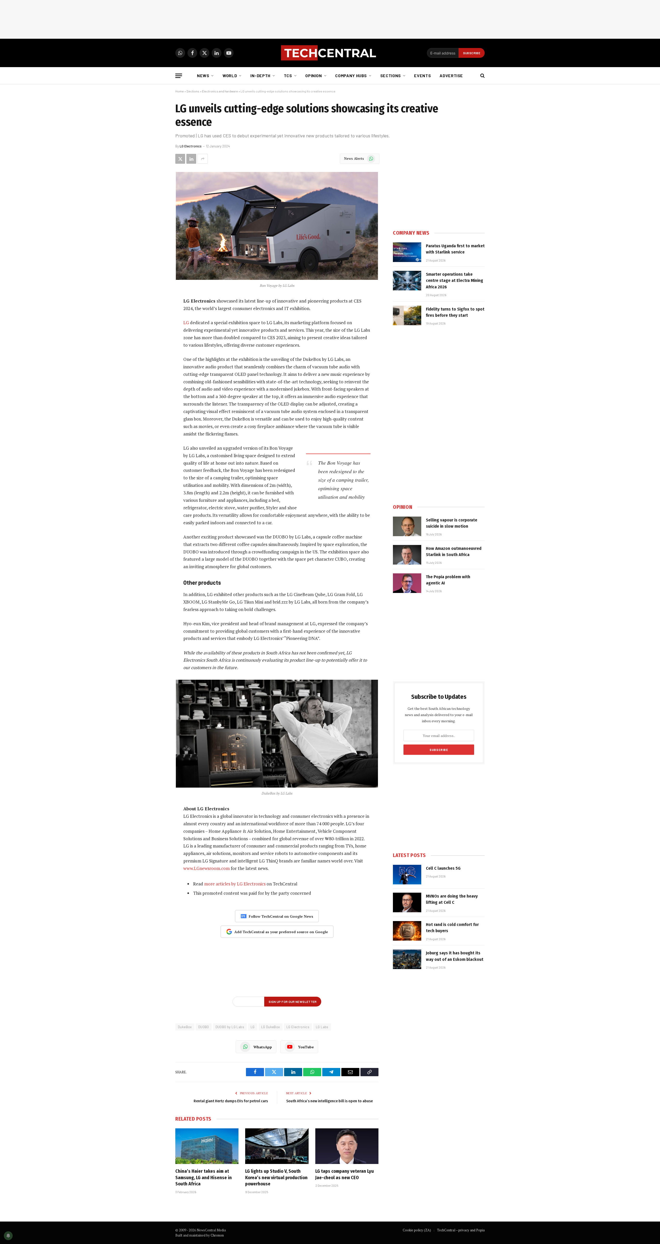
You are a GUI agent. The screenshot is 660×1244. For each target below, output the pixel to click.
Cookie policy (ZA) (417, 1230)
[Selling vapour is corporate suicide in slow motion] (407, 526)
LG (186, 323)
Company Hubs (351, 75)
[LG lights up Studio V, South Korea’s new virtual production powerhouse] (276, 1146)
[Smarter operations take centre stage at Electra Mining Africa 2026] (407, 280)
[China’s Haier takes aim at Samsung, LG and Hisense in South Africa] (206, 1146)
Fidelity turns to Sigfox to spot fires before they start (455, 312)
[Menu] (178, 76)
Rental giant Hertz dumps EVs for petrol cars (231, 1101)
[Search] (482, 76)
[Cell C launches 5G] (407, 874)
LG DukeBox (270, 1027)
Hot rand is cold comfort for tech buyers (452, 927)
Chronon (217, 1235)
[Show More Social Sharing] (202, 159)
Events (422, 75)
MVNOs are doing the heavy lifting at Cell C (452, 899)
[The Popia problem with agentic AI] (407, 583)
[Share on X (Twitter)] (180, 159)
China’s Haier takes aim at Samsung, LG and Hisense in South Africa (203, 1177)
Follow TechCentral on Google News (281, 916)
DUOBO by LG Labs (230, 1027)
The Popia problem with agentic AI (448, 580)
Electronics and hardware (220, 91)
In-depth (260, 75)
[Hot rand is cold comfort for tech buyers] (407, 931)
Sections (390, 75)
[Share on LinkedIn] (191, 159)
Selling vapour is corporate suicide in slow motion (451, 523)
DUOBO (203, 1027)
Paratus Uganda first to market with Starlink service (455, 249)
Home (179, 91)
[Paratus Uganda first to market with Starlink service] (407, 252)
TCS (288, 75)
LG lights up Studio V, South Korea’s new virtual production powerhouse (276, 1177)
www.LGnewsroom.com (206, 868)
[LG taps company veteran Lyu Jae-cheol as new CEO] (346, 1146)
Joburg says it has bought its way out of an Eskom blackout (454, 956)
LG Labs (322, 1027)
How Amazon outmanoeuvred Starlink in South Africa (453, 551)
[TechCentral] (330, 53)
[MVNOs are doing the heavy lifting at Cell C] (407, 902)
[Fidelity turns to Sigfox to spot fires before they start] (407, 315)
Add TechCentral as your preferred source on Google (281, 931)
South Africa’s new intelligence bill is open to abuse (329, 1101)
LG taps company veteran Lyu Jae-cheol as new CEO (344, 1174)
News (203, 75)
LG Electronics (191, 146)
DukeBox (185, 1027)
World (229, 75)
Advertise (451, 75)
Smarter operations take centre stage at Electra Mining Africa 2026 (454, 281)
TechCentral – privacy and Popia (461, 1230)
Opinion (313, 75)
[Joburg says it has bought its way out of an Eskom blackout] (407, 959)
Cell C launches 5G (443, 868)
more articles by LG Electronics (235, 884)
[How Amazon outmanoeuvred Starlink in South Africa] (407, 555)
